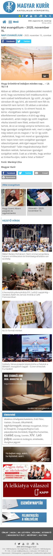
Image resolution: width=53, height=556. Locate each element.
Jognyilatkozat (27, 553)
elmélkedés (38, 439)
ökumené (26, 422)
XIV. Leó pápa (24, 532)
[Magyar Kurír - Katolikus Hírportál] (26, 12)
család (8, 435)
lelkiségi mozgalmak (32, 425)
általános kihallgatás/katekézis (18, 419)
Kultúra (43, 535)
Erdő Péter (39, 419)
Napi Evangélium (11, 35)
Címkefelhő (9, 414)
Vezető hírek (11, 220)
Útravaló (16, 422)
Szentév (25, 435)
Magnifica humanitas (38, 432)
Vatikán (7, 422)
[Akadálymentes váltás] (20, 16)
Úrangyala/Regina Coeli (28, 429)
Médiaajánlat (16, 553)
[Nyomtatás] (9, 178)
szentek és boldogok (22, 439)
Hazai (13, 532)
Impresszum (6, 553)
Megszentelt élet (16, 535)
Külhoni (36, 532)
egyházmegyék (13, 425)
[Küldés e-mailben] (41, 174)
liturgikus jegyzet (12, 442)
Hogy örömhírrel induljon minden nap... (18, 379)
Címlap (5, 532)
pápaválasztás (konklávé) (15, 432)
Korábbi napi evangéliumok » (39, 408)
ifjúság (17, 435)
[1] (26, 79)
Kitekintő (46, 532)
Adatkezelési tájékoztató (42, 553)
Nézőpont (32, 535)
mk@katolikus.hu (23, 551)
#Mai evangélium (11, 185)
